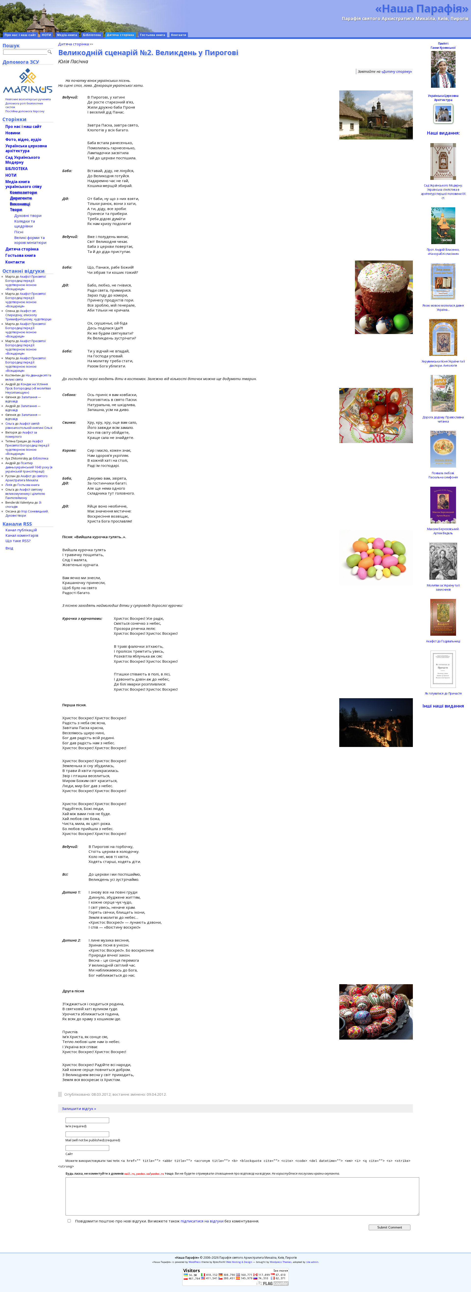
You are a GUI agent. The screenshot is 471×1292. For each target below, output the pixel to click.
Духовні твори (27, 215)
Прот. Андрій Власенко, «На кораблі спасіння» (443, 252)
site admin (312, 1262)
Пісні (18, 231)
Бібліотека (92, 35)
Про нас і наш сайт (20, 35)
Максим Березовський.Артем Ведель (443, 531)
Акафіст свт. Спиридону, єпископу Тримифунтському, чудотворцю (28, 315)
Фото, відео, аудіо (23, 139)
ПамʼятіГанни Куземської (443, 45)
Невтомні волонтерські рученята (28, 99)
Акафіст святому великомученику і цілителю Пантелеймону (25, 493)
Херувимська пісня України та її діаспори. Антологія (443, 363)
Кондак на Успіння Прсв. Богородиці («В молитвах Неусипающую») (28, 388)
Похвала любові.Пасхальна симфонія (443, 475)
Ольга (9, 424)
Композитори (23, 192)
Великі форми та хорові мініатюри (30, 240)
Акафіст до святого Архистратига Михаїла (26, 478)
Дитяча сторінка (120, 35)
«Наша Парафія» (422, 8)
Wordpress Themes (280, 1262)
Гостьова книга (152, 35)
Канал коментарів (21, 535)
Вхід (9, 548)
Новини (12, 132)
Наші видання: (443, 133)
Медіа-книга (67, 35)
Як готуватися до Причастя (443, 693)
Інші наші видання (443, 706)
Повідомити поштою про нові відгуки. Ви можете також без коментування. (166, 1220)
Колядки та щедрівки (24, 223)
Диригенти (21, 198)
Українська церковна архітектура (26, 148)
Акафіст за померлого (21, 434)
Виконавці (20, 203)
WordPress (195, 1262)
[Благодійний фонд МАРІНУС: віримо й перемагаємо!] (27, 81)
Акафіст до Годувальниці (443, 641)
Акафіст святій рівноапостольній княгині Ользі (28, 426)
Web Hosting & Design (239, 1262)
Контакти (178, 35)
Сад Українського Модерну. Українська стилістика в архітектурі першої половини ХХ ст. (443, 191)
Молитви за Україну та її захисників (443, 587)
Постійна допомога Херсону (24, 111)
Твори (16, 209)
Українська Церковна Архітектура (443, 98)
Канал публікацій (21, 529)
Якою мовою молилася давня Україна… (443, 307)
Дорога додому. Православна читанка (443, 419)
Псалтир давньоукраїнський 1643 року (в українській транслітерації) (28, 467)
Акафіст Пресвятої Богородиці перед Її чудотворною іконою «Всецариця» (25, 282)
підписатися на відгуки (202, 1220)
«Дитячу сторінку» (396, 71)
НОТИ (46, 35)
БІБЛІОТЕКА (16, 168)
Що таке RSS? (18, 540)
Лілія (8, 485)
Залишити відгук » (79, 1108)
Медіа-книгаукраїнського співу (23, 184)
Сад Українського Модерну (22, 160)
